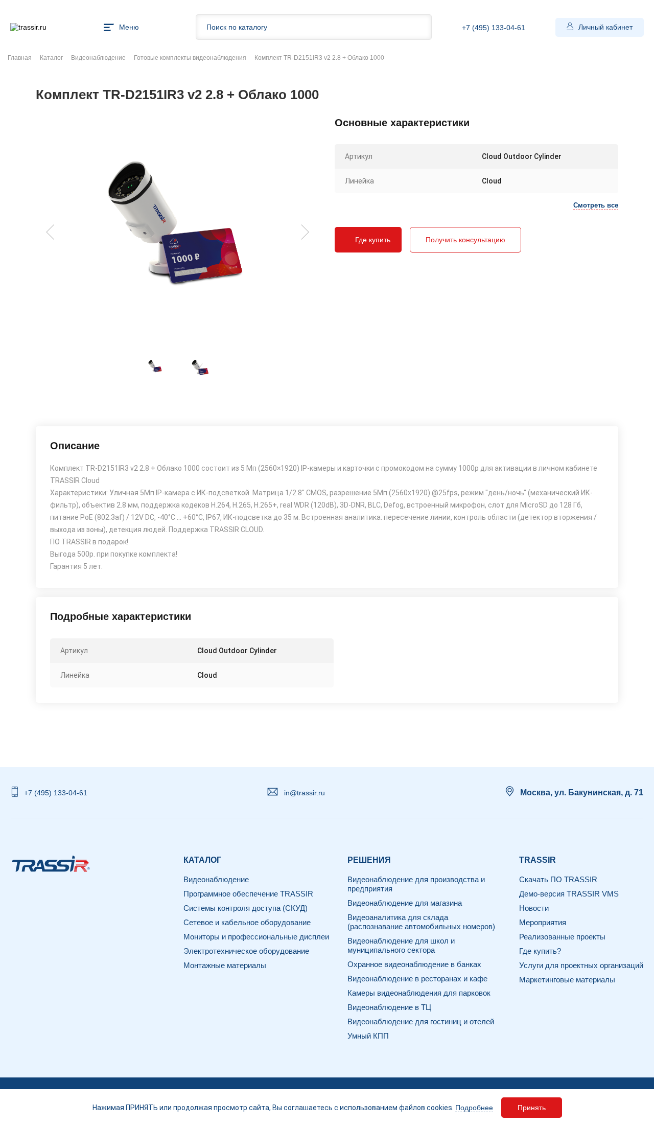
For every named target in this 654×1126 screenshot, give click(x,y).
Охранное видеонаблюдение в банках (414, 964)
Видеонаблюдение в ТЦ (389, 1007)
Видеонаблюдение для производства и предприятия (416, 884)
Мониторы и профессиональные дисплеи (256, 936)
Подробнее (474, 1108)
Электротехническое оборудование (246, 951)
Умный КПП (368, 1035)
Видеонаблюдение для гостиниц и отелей (420, 1021)
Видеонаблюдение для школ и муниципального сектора (401, 945)
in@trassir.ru (304, 793)
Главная (20, 57)
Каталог (51, 57)
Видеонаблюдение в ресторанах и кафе (417, 978)
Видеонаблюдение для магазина (404, 903)
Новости (534, 908)
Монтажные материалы (224, 965)
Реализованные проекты (562, 936)
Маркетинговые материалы (567, 979)
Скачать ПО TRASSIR (558, 879)
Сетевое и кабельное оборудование (247, 922)
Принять (532, 1108)
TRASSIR (537, 860)
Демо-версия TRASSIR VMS (569, 893)
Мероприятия (542, 922)
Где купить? (540, 951)
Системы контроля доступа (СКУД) (245, 908)
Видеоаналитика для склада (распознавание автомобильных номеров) (421, 922)
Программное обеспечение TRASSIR (248, 893)
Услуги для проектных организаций (581, 965)
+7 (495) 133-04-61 (493, 28)
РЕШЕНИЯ (369, 860)
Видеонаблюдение (98, 57)
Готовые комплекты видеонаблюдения (190, 57)
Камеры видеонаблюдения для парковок (419, 993)
